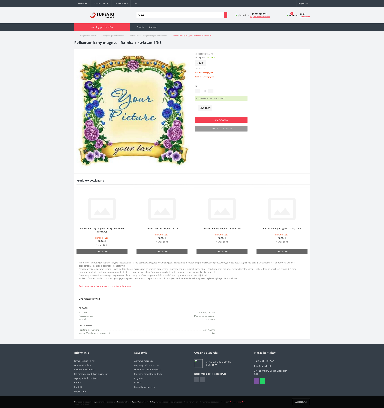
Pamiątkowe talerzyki (144, 387)
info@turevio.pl (262, 366)
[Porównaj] (127, 196)
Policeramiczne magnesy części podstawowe (148, 35)
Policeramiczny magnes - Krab (162, 228)
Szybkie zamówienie (221, 128)
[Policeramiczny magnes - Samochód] (222, 208)
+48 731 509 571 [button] (264, 361)
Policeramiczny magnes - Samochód (222, 228)
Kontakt (153, 27)
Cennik (140, 27)
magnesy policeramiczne (96, 286)
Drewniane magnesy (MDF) (147, 369)
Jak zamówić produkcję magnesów (91, 374)
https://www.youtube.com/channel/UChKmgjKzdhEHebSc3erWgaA (202, 379)
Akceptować (301, 401)
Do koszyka (221, 119)
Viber (256, 381)
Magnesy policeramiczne (113, 35)
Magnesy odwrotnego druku (148, 374)
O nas (135, 3)
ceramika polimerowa (120, 286)
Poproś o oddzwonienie (260, 16)
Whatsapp (262, 381)
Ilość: (197, 85)
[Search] (225, 15)
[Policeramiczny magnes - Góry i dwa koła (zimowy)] (102, 208)
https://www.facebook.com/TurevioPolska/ (196, 379)
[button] (100, 3)
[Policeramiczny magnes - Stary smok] (282, 208)
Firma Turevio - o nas (84, 360)
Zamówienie (305, 16)
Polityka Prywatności (84, 369)
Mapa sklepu (80, 391)
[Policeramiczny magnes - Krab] (162, 208)
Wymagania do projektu (86, 378)
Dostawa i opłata (121, 3)
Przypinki (138, 378)
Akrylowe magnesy (143, 360)
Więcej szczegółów (237, 402)
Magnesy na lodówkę (89, 35)
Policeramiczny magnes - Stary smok (282, 228)
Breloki (137, 382)
